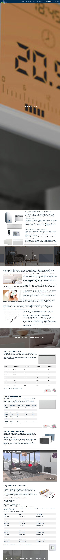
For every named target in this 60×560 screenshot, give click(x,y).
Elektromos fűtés (49, 1)
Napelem (28, 1)
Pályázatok (56, 1)
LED (33, 1)
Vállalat (22, 1)
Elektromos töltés (40, 1)
